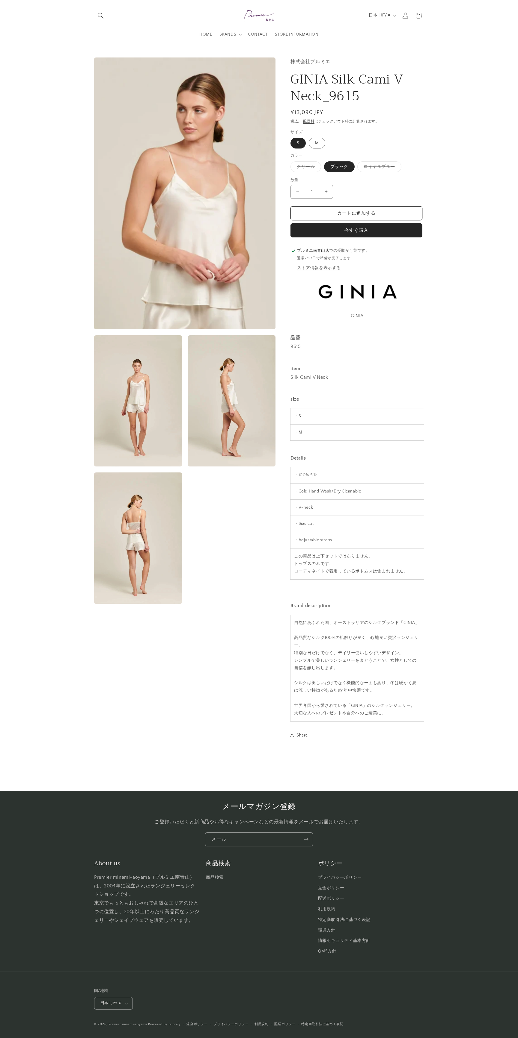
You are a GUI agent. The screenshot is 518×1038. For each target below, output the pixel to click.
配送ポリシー (331, 898)
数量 (294, 180)
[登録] (306, 839)
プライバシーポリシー (340, 877)
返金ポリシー (331, 888)
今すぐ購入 (356, 230)
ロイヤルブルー (381, 168)
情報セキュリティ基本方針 (344, 940)
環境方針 (326, 930)
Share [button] (302, 735)
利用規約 (326, 909)
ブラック (339, 166)
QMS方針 (327, 951)
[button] (100, 15)
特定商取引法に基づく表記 (344, 919)
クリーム (308, 168)
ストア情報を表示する (319, 268)
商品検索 (214, 877)
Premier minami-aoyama (128, 1024)
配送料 (308, 121)
